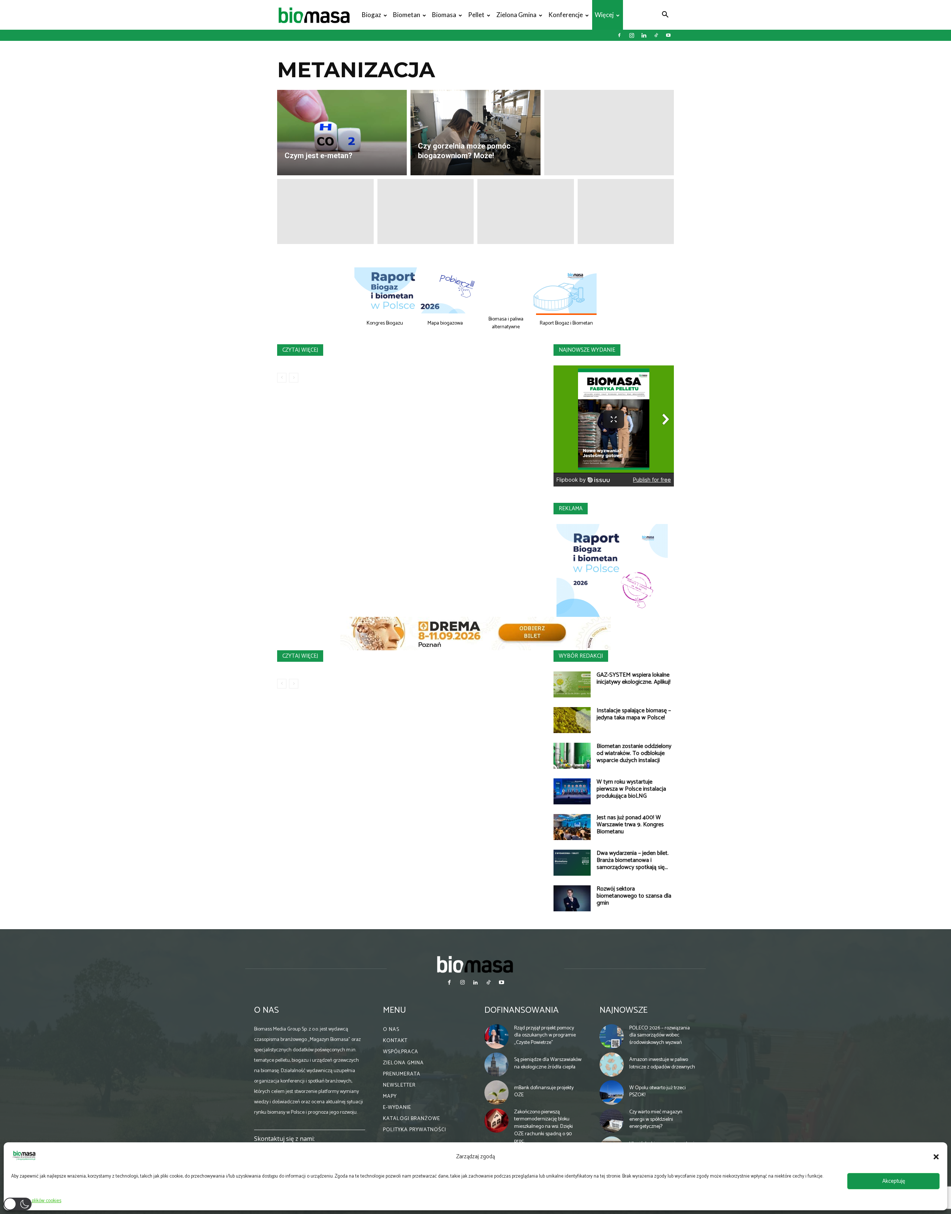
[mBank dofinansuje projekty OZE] (496, 1092)
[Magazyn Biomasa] (475, 964)
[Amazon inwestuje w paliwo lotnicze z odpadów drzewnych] (612, 1064)
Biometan (406, 15)
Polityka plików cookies (38, 1201)
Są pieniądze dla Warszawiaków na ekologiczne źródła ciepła (547, 1063)
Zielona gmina (516, 15)
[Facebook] (619, 35)
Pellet (476, 15)
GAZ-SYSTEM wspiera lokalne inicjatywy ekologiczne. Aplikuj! (634, 678)
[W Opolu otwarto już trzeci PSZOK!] (612, 1092)
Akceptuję (893, 1181)
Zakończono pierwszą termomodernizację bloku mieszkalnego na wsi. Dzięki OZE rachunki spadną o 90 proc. (543, 1126)
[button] (936, 1157)
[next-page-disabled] (293, 378)
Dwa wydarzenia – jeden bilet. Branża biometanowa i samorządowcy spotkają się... (633, 860)
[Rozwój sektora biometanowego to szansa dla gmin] (572, 898)
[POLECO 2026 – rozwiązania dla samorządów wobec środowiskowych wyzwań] (612, 1036)
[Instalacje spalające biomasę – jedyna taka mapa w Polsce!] (572, 720)
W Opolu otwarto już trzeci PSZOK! (657, 1092)
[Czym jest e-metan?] (342, 132)
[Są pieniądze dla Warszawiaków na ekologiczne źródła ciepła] (496, 1064)
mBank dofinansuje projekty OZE (544, 1092)
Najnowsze (623, 1010)
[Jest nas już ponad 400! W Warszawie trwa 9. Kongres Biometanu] (572, 827)
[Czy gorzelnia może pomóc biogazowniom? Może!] (475, 132)
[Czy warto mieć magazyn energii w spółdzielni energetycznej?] (612, 1121)
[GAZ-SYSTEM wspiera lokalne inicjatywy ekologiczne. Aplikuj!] (572, 684)
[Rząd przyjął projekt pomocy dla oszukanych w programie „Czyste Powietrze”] (496, 1036)
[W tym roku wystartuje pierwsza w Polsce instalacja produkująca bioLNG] (572, 791)
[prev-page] (281, 378)
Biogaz (371, 15)
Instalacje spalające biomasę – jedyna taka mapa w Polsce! (634, 714)
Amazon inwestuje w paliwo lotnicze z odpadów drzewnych (662, 1063)
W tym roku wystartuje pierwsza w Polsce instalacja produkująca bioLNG (631, 789)
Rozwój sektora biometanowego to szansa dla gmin (634, 896)
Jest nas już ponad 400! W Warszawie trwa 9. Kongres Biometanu (630, 825)
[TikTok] (656, 35)
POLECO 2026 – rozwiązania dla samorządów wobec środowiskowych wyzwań (659, 1035)
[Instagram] (631, 35)
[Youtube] (668, 35)
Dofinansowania (521, 1010)
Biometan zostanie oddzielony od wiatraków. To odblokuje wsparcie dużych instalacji (634, 753)
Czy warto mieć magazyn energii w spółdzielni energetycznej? (655, 1119)
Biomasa (444, 15)
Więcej (604, 15)
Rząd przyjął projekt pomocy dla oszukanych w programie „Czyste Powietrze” (545, 1035)
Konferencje (565, 15)
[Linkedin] (643, 35)
